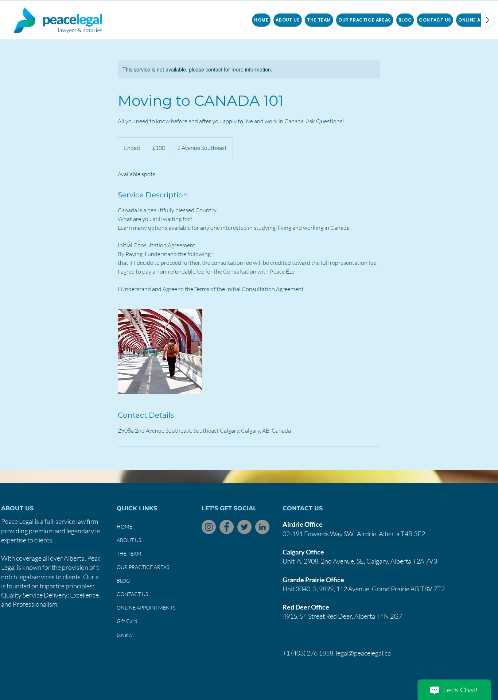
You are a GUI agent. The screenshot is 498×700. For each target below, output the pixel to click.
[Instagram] (209, 527)
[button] (319, 20)
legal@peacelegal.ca (363, 653)
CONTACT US (132, 594)
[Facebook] (226, 527)
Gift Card (127, 621)
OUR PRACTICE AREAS (143, 567)
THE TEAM (129, 553)
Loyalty (125, 634)
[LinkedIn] (262, 527)
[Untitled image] (160, 351)
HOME (124, 526)
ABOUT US (129, 540)
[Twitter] (244, 527)
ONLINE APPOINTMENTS (146, 607)
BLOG (123, 580)
